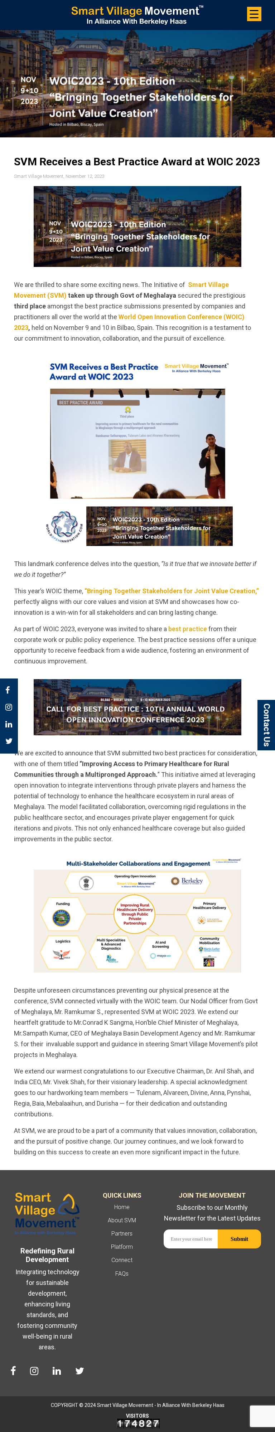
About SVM (122, 1220)
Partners (121, 1233)
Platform (122, 1246)
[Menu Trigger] (254, 14)
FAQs (122, 1273)
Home (122, 1207)
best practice (187, 629)
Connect (121, 1260)
